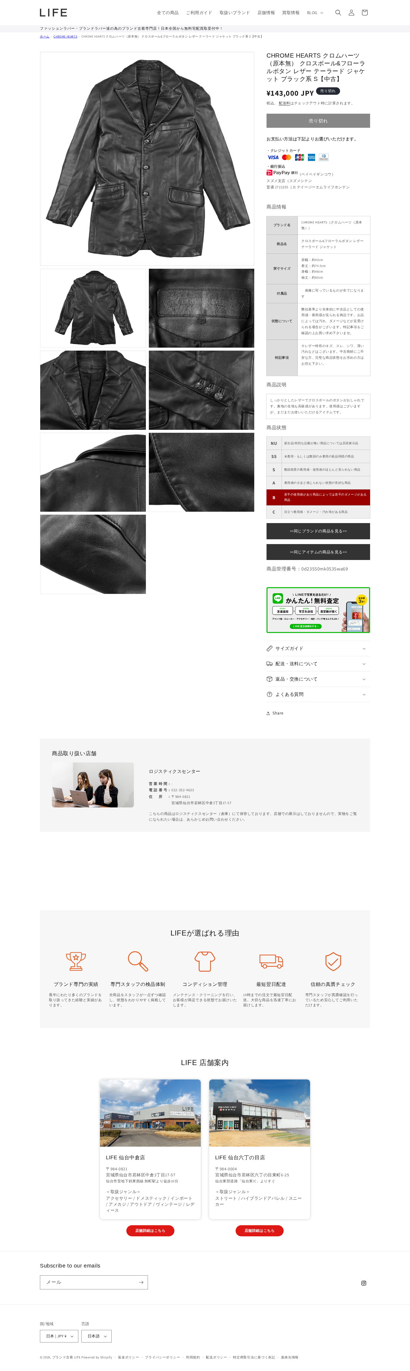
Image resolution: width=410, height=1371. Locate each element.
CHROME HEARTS (65, 36)
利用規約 (193, 1357)
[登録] (141, 1282)
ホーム (45, 36)
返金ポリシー (128, 1357)
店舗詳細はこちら (150, 1230)
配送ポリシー (216, 1357)
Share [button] (278, 713)
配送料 (284, 103)
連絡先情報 (290, 1357)
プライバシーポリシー (162, 1357)
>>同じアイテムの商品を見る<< (318, 552)
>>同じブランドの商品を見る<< (318, 531)
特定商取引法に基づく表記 (254, 1357)
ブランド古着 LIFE (66, 1357)
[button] (314, 12)
